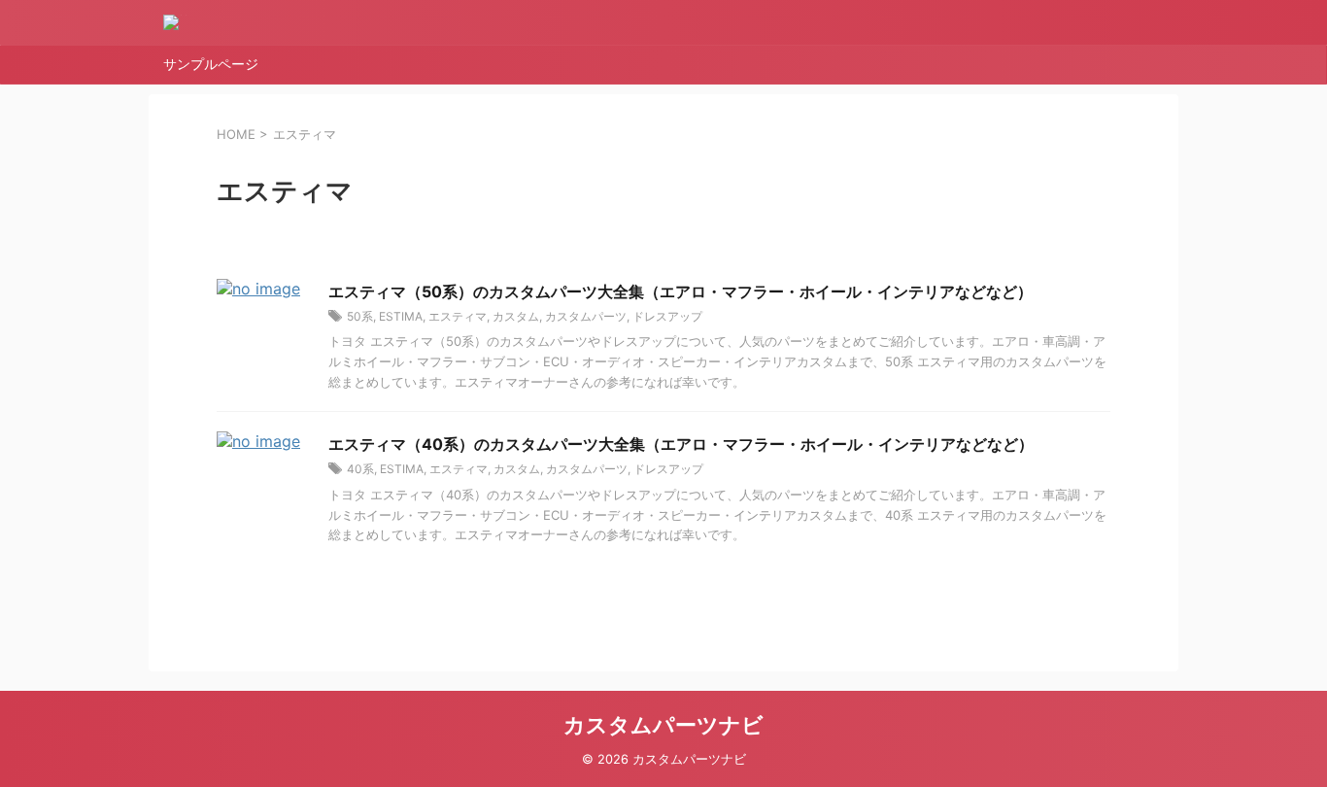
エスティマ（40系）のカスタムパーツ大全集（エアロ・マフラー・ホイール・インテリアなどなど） (681, 444)
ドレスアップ (667, 316)
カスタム (516, 316)
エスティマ (457, 316)
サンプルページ (210, 63)
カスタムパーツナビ (663, 724)
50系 (360, 316)
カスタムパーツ (586, 316)
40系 (360, 469)
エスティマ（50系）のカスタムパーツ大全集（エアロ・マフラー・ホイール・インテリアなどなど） (680, 291)
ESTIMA (401, 316)
